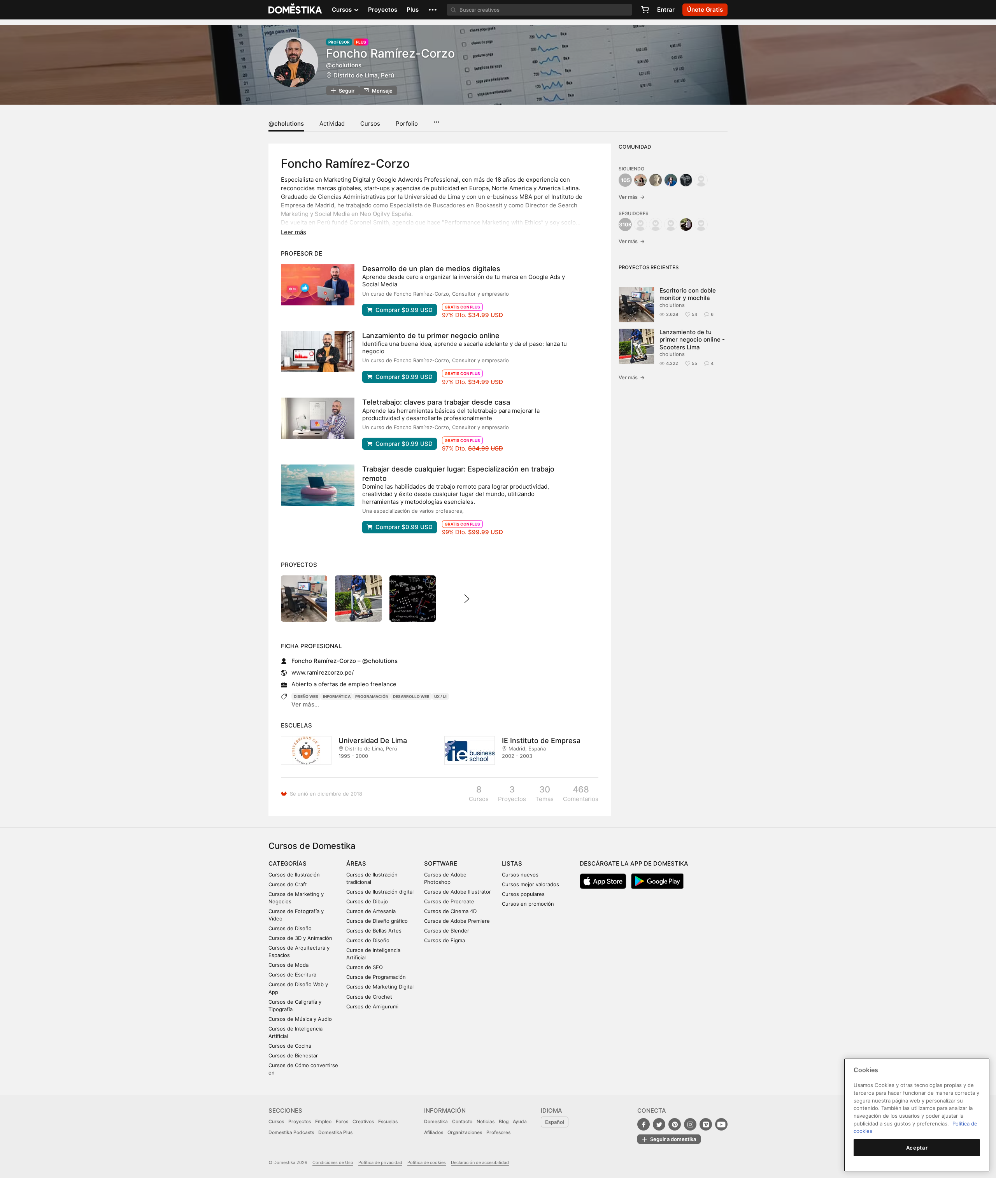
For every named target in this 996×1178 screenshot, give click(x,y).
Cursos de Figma (444, 940)
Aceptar (917, 1148)
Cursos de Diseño (290, 928)
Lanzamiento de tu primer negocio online (431, 335)
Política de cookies (426, 1162)
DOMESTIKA (295, 9)
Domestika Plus (335, 1132)
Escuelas (388, 1121)
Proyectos (382, 9)
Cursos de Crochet (369, 997)
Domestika (436, 1121)
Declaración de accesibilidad (480, 1162)
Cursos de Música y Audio (300, 1019)
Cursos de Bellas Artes (374, 930)
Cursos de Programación (376, 977)
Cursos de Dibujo (367, 901)
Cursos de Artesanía (371, 911)
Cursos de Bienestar (293, 1055)
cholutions (672, 305)
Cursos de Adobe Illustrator (457, 892)
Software (440, 863)
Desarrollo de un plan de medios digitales (431, 269)
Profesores (498, 1132)
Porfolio (407, 123)
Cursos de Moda (288, 965)
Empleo (323, 1121)
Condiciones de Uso (332, 1162)
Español (554, 1122)
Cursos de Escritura (292, 974)
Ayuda (520, 1121)
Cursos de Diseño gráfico (377, 921)
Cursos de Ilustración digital (380, 892)
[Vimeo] (706, 1124)
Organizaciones (464, 1132)
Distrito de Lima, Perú (363, 75)
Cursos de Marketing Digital (380, 986)
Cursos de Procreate (449, 901)
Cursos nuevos (520, 874)
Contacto (462, 1121)
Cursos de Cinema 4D (450, 911)
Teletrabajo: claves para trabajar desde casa (436, 402)
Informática (337, 696)
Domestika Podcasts (291, 1132)
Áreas (356, 863)
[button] (432, 9)
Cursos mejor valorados (530, 884)
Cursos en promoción (528, 904)
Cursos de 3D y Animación (300, 938)
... (436, 119)
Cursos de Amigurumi (372, 1006)
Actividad (332, 123)
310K (625, 224)
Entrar (666, 9)
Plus (413, 9)
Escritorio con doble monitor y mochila (687, 294)
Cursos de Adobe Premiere (457, 921)
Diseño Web (306, 696)
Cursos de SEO (364, 967)
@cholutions (286, 123)
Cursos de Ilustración (294, 874)
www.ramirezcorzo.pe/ (322, 672)
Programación (371, 696)
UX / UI (440, 696)
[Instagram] (690, 1124)
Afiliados (433, 1132)
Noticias (485, 1121)
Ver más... (305, 704)
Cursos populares (523, 894)
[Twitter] (659, 1124)
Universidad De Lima (372, 740)
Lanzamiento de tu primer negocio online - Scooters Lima (692, 339)
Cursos (370, 123)
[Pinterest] (674, 1124)
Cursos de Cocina (289, 1046)
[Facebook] (643, 1124)
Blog (504, 1121)
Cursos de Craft (287, 884)
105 (625, 180)
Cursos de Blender (446, 930)
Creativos (363, 1121)
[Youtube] (721, 1124)
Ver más (632, 197)
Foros (342, 1121)
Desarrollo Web (411, 696)
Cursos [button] (342, 9)
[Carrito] (644, 9)
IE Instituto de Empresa (541, 740)
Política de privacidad (380, 1162)
